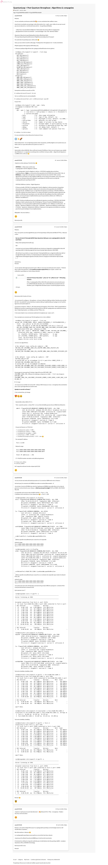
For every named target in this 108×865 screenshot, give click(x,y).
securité (21, 10)
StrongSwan (33, 300)
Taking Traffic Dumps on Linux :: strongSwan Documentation (51, 385)
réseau (24, 10)
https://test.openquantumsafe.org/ (25, 242)
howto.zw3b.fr (21, 275)
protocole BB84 (32, 838)
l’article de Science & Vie (33, 26)
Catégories (20, 859)
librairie (46, 300)
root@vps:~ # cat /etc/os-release (23, 132)
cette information (38, 24)
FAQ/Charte (26, 859)
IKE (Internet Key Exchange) (39, 306)
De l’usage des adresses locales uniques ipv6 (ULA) (27, 466)
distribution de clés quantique (49, 841)
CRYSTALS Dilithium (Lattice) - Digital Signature (28, 184)
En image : (18, 382)
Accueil (15, 859)
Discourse (22, 863)
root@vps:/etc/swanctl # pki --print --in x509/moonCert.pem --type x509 (32, 99)
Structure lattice (25, 212)
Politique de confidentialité (53, 859)
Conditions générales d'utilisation (38, 859)
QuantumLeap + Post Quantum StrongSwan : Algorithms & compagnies (43, 8)
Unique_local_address (21, 462)
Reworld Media (47, 26)
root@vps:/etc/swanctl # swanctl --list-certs (26, 93)
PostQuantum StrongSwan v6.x (44, 42)
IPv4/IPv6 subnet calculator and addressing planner (31, 458)
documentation (59, 42)
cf (53, 483)
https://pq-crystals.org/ (29, 167)
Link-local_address (20, 463)
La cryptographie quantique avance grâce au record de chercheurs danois (33, 835)
